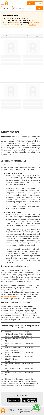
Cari (39, 8)
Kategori (6, 8)
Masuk (38, 3)
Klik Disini (32, 25)
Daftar (31, 3)
